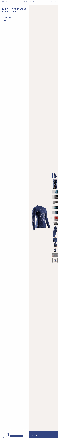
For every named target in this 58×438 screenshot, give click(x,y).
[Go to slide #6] (55, 202)
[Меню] (3, 1)
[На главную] (29, 1)
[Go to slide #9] (55, 218)
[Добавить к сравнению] (5, 20)
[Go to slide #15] (55, 249)
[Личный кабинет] (51, 1)
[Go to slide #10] (55, 223)
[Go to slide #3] (55, 186)
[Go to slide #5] (55, 197)
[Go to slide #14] (55, 244)
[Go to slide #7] (55, 207)
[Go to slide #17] (55, 260)
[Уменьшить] (32, 435)
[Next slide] (51, 218)
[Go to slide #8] (55, 212)
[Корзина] (56, 1)
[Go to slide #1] (55, 175)
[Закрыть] (21, 432)
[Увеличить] (36, 435)
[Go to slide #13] (55, 239)
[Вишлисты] (53, 1)
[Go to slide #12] (55, 234)
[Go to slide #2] (55, 181)
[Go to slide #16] (55, 255)
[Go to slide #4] (55, 191)
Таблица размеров (24, 429)
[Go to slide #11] (55, 228)
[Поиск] (6, 1)
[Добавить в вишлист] (2, 20)
